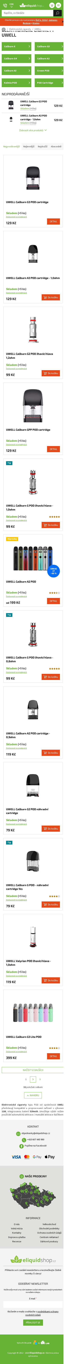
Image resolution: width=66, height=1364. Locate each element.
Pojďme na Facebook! (36, 1145)
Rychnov (27, 23)
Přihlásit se (33, 1322)
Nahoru (34, 1095)
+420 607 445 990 (35, 1139)
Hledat (57, 13)
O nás (17, 1224)
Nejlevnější (28, 146)
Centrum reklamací (49, 1237)
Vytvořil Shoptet (24, 1343)
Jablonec (53, 20)
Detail (53, 221)
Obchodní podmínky (49, 1228)
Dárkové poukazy (49, 1241)
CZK (11, 4)
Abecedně (56, 146)
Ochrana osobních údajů (49, 1233)
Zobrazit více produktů (31, 130)
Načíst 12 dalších (33, 1070)
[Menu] (58, 5)
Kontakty (16, 1233)
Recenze (16, 1241)
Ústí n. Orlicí (42, 20)
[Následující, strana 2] (33, 1079)
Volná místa (17, 1228)
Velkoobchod (49, 1224)
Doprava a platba (16, 1237)
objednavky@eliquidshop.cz (35, 1133)
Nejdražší (42, 146)
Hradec (35, 23)
